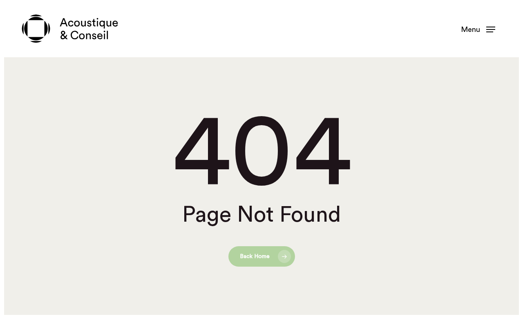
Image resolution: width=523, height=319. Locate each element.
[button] (478, 29)
